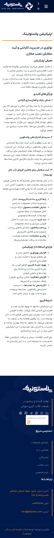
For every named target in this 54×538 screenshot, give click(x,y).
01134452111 (37, 503)
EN (38, 6)
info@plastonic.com (32, 511)
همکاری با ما (42, 450)
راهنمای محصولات (39, 442)
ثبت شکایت (42, 465)
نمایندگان (43, 457)
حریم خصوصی (42, 472)
